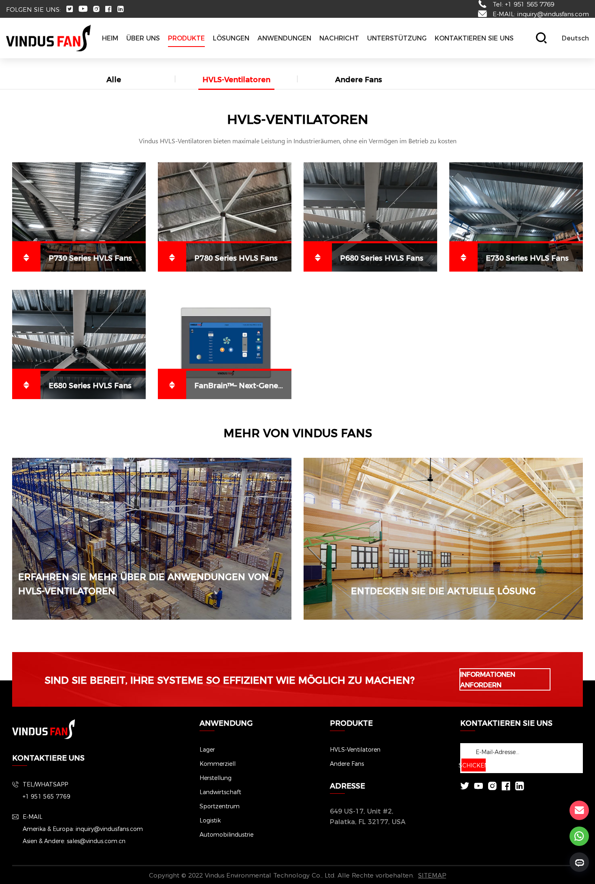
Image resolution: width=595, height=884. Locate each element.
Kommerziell (218, 763)
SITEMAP (432, 875)
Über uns (143, 37)
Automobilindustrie (226, 834)
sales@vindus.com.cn (96, 841)
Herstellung (216, 778)
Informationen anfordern (487, 679)
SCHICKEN (473, 765)
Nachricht (339, 37)
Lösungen (231, 37)
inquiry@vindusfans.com (553, 13)
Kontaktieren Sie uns (474, 37)
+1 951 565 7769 (46, 796)
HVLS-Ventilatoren (236, 79)
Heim (110, 37)
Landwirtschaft (220, 792)
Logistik (210, 820)
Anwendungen (284, 37)
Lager (207, 749)
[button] (575, 38)
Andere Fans (358, 79)
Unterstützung (397, 37)
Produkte (186, 37)
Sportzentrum (220, 806)
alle (113, 79)
